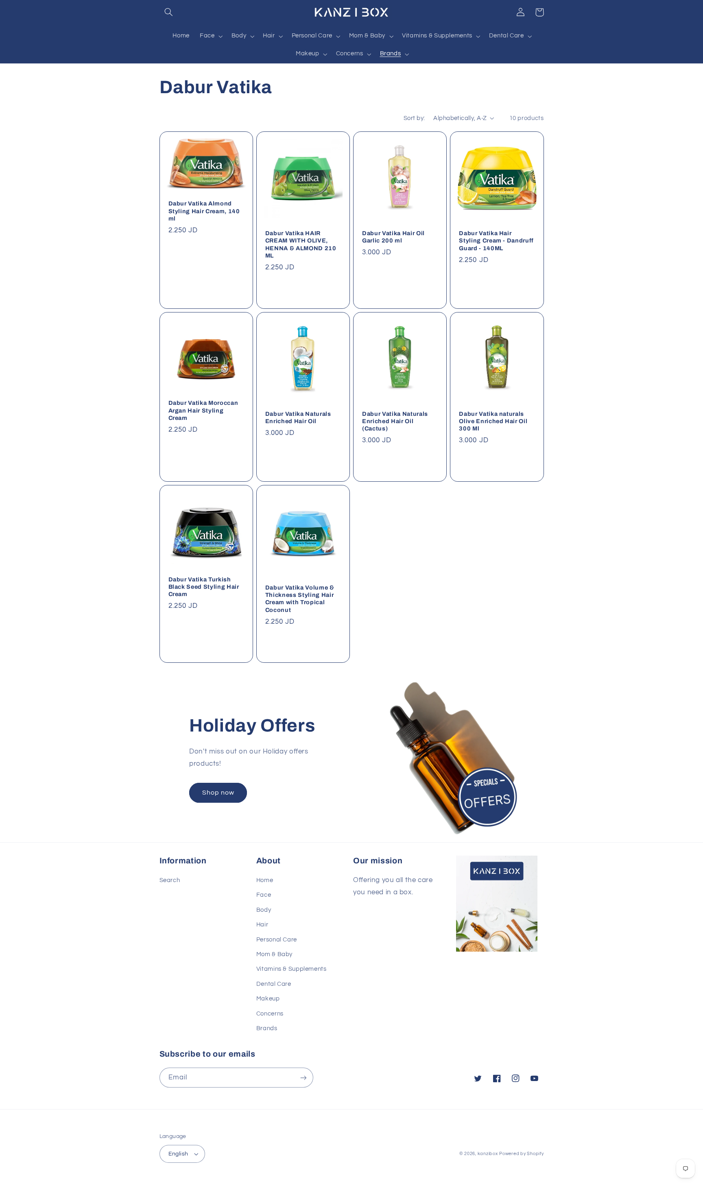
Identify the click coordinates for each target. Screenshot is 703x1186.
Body (263, 910)
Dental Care (273, 984)
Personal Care (276, 940)
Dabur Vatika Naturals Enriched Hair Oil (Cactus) (395, 421)
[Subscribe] (303, 1078)
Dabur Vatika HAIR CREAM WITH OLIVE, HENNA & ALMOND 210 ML (300, 244)
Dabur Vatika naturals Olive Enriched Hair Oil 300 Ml (493, 421)
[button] (168, 12)
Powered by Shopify (521, 1153)
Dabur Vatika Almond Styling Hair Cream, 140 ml (204, 211)
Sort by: (414, 118)
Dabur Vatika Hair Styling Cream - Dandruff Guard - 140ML (496, 240)
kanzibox (488, 1153)
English (178, 1154)
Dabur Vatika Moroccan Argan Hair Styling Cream (203, 410)
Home (264, 880)
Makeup (268, 999)
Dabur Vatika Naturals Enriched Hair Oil (298, 417)
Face (263, 895)
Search (169, 880)
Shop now (218, 792)
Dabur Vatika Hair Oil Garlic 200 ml (393, 237)
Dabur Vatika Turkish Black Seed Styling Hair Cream (203, 587)
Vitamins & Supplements (291, 969)
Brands (266, 1028)
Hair (262, 925)
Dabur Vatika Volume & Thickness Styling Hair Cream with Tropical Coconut (299, 598)
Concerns (270, 1014)
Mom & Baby (274, 954)
